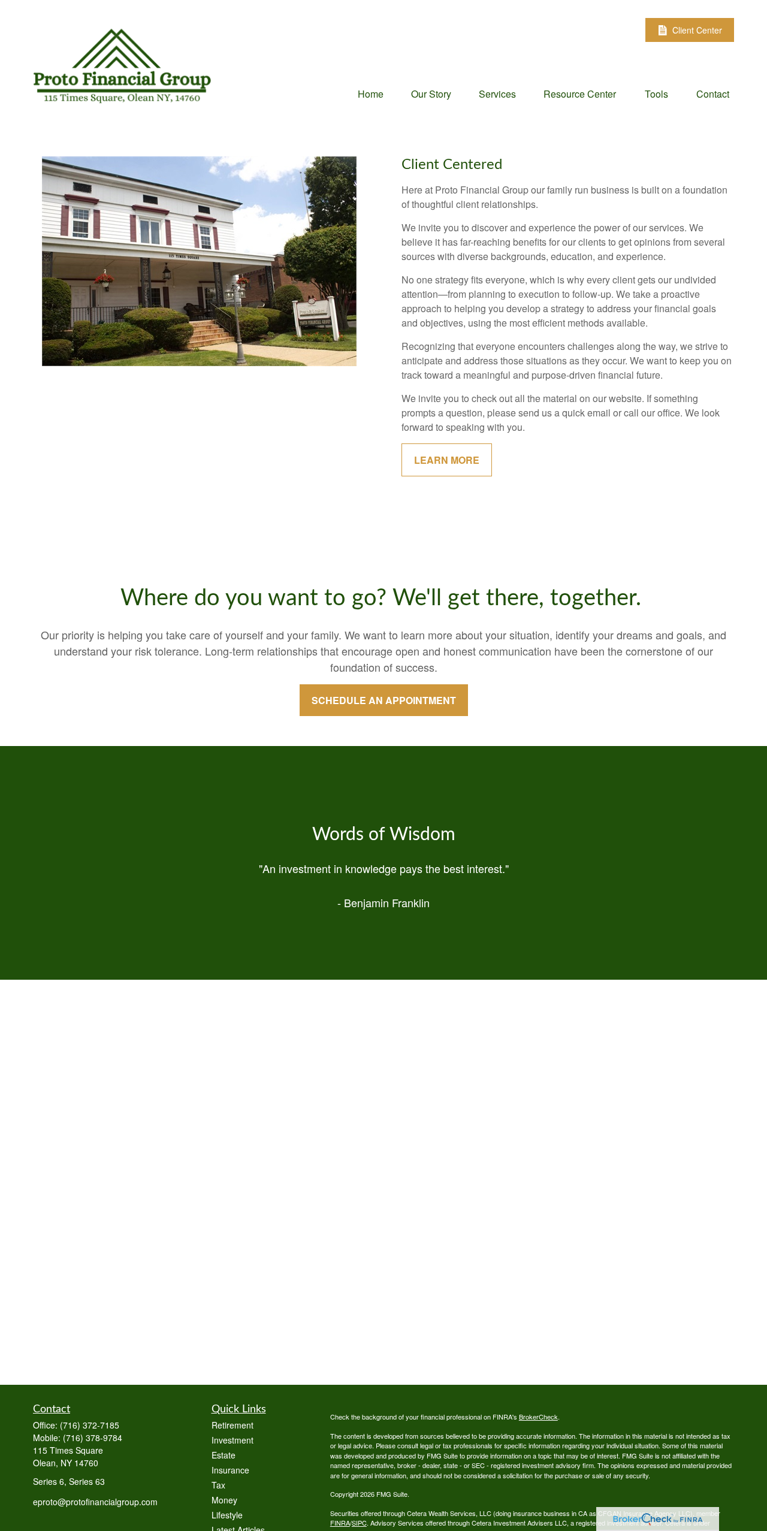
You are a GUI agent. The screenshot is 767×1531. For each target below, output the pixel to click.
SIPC (359, 1522)
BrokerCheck (538, 1416)
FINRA (340, 1522)
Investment (232, 1440)
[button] (370, 93)
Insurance (230, 1470)
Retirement (232, 1425)
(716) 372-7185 (89, 1425)
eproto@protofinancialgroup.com (95, 1502)
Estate (223, 1455)
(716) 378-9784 (92, 1438)
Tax (218, 1485)
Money (224, 1500)
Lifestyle (227, 1515)
